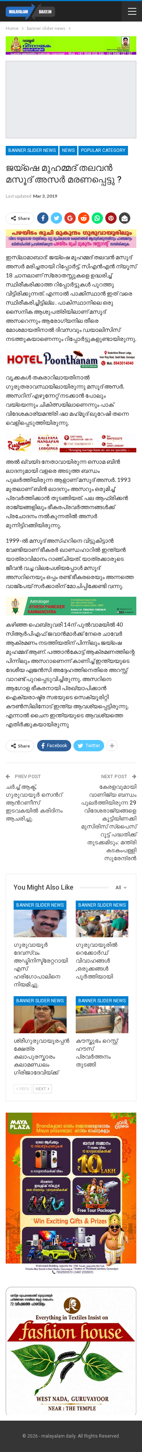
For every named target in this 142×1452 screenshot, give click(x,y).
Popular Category (103, 150)
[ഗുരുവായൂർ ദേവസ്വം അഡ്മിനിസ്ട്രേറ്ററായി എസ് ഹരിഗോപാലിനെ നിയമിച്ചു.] (40, 919)
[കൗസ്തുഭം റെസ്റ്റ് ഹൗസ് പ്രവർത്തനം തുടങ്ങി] (102, 1014)
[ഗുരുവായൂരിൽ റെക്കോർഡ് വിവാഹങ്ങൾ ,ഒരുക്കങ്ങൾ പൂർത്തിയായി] (102, 919)
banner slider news (32, 150)
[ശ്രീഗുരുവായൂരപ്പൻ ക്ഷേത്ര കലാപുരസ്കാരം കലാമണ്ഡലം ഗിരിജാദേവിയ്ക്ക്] (40, 1014)
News (68, 150)
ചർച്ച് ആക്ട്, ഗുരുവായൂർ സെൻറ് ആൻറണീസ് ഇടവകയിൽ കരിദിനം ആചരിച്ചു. (34, 802)
